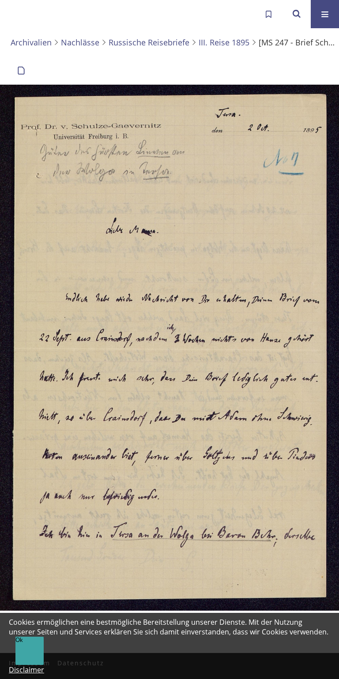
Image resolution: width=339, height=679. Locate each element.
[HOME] (16, 14)
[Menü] (325, 14)
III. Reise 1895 (224, 42)
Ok (19, 640)
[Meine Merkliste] (268, 14)
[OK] (296, 14)
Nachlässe (80, 42)
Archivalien (31, 42)
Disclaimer (26, 670)
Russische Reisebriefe (149, 42)
